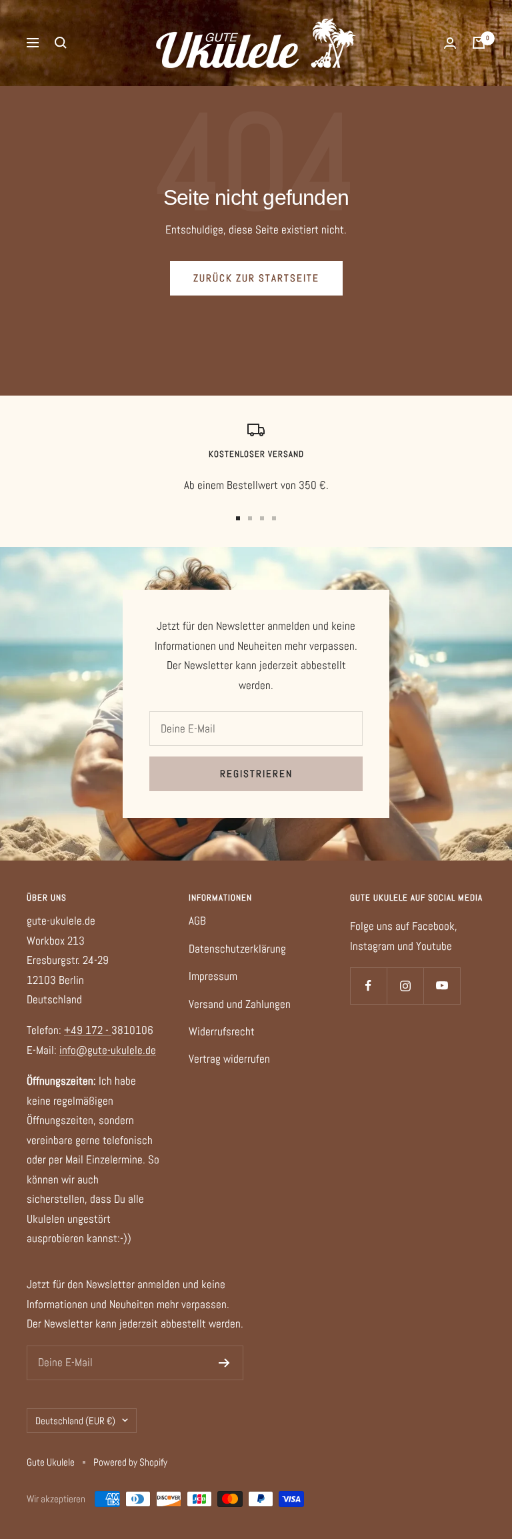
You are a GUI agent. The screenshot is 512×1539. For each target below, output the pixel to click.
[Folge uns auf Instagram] (405, 985)
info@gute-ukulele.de (107, 1050)
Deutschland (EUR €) (75, 1420)
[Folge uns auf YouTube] (441, 985)
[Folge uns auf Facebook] (368, 985)
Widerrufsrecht (222, 1031)
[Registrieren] (224, 1363)
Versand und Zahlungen (240, 1004)
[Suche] (61, 43)
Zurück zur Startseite (256, 278)
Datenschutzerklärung (237, 948)
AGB (197, 920)
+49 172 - (87, 1030)
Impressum (213, 976)
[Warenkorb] (478, 43)
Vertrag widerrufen (229, 1058)
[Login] (450, 43)
